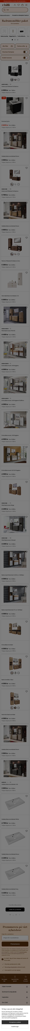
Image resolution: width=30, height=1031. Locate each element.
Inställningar (15, 1026)
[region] (15, 1018)
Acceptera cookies (15, 1022)
